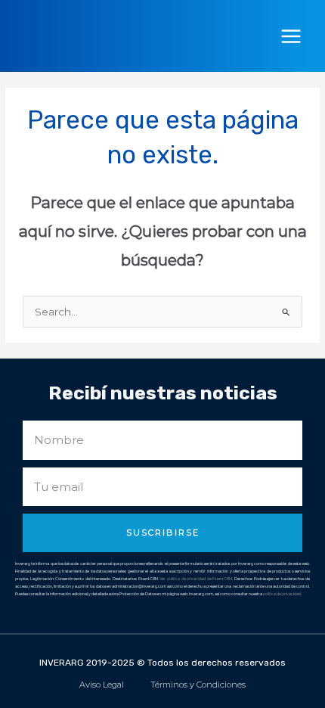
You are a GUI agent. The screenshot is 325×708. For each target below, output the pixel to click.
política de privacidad (282, 594)
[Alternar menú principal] (291, 36)
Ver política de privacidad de (185, 578)
